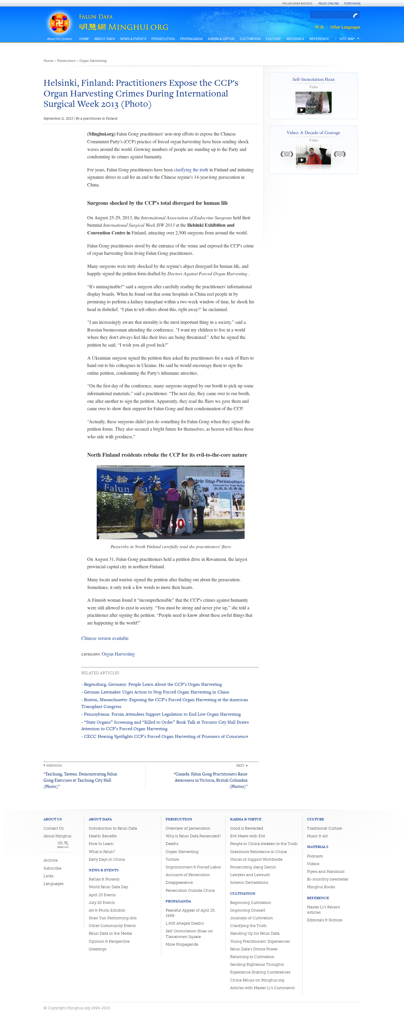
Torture (172, 859)
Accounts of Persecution (188, 875)
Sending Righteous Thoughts (257, 964)
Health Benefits (103, 836)
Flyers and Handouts (326, 871)
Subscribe (52, 868)
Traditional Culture (324, 828)
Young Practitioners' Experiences (260, 941)
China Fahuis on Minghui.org (257, 980)
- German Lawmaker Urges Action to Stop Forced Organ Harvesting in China (155, 692)
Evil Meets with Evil (247, 836)
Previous (54, 765)
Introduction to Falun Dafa (113, 828)
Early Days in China (107, 859)
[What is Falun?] (59, 15)
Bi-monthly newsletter (327, 879)
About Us (52, 819)
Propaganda (191, 39)
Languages (53, 883)
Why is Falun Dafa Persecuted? (193, 836)
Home (84, 39)
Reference (319, 39)
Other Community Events (112, 925)
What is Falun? (102, 851)
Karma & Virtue (221, 39)
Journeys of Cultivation (251, 918)
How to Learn (101, 843)
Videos (313, 864)
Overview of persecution (188, 828)
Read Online (329, 3)
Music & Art (317, 836)
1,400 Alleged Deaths (185, 923)
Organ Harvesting (93, 61)
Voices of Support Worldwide (256, 859)
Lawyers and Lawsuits (250, 875)
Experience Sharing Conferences (260, 972)
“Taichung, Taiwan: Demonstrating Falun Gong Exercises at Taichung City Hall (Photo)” (80, 780)
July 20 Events (102, 902)
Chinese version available (105, 638)
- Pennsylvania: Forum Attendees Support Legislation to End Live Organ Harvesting (161, 714)
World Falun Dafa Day (108, 887)
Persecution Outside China (190, 890)
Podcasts (315, 856)
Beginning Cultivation (250, 902)
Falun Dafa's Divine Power (254, 949)
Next (240, 765)
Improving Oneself (247, 910)
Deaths (172, 843)
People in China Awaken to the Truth (264, 843)
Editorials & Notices (324, 920)
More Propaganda (182, 944)
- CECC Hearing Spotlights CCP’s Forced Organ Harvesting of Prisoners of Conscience (164, 736)
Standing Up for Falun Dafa (254, 933)
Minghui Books (321, 887)
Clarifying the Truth (248, 925)
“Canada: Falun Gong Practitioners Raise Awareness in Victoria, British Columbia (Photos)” (211, 780)
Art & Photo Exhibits (107, 910)
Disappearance (179, 882)
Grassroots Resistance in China (258, 851)
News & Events (133, 39)
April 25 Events (102, 895)
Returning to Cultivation (252, 957)
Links (48, 876)
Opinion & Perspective (109, 941)
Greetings (97, 949)
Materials (295, 39)
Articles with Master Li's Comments (262, 988)
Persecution (163, 39)
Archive (50, 860)
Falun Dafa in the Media (110, 933)
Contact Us (53, 828)
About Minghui (57, 836)
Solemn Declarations (249, 882)
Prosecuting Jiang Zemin (253, 867)
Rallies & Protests (104, 879)
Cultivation (250, 39)
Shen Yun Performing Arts (113, 918)
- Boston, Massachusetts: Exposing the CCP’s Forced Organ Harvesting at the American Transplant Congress (164, 702)
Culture (273, 39)
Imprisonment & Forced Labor (193, 867)
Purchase (352, 3)
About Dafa (104, 39)
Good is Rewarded (246, 828)
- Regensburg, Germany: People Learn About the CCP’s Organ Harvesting (151, 684)
